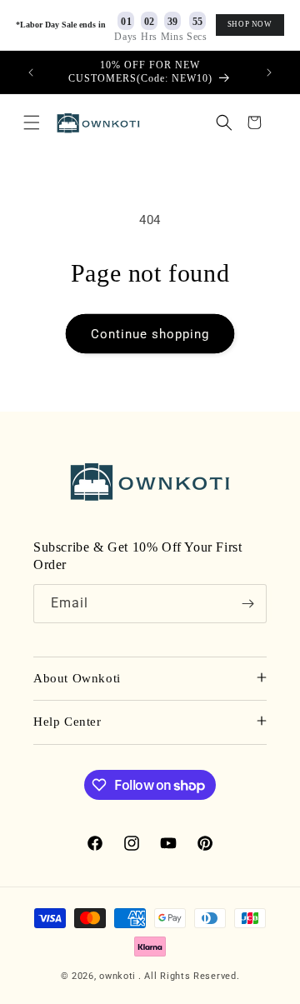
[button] (32, 122)
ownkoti (117, 976)
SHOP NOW (250, 24)
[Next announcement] (269, 72)
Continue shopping (150, 334)
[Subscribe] (247, 603)
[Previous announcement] (30, 72)
